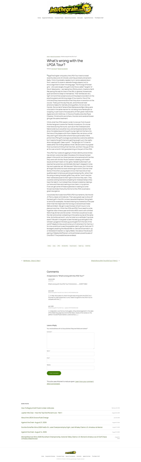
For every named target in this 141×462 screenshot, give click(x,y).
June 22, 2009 (51, 279)
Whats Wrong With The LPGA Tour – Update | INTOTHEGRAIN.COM (63, 308)
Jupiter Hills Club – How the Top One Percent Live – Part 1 (41, 413)
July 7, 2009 (51, 306)
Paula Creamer (73, 246)
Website (49, 365)
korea (54, 246)
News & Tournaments (55, 56)
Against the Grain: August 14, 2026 (34, 432)
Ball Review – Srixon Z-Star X (31, 261)
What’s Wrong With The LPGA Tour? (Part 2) (104, 261)
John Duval (54, 68)
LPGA (58, 246)
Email (48, 358)
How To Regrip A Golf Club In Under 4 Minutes (37, 408)
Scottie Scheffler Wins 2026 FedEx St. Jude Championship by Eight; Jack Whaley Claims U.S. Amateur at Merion (62, 427)
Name (48, 351)
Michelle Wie (65, 246)
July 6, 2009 (51, 290)
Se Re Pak (87, 246)
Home (48, 56)
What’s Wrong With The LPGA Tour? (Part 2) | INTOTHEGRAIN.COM (63, 292)
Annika (49, 246)
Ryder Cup (81, 246)
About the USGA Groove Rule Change (35, 418)
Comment (49, 331)
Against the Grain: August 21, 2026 (34, 422)
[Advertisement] (70, 34)
